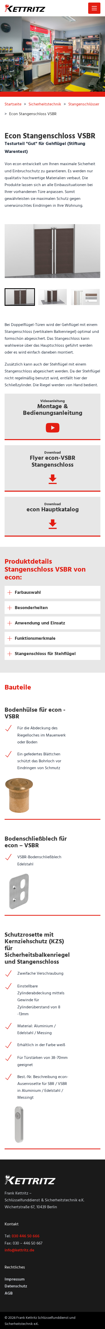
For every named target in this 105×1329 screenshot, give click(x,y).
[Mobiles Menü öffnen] (94, 8)
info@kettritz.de (19, 1250)
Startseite (13, 104)
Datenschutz (16, 1286)
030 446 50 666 (26, 1236)
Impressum (14, 1279)
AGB (8, 1293)
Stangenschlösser (83, 104)
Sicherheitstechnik (45, 104)
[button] (20, 297)
